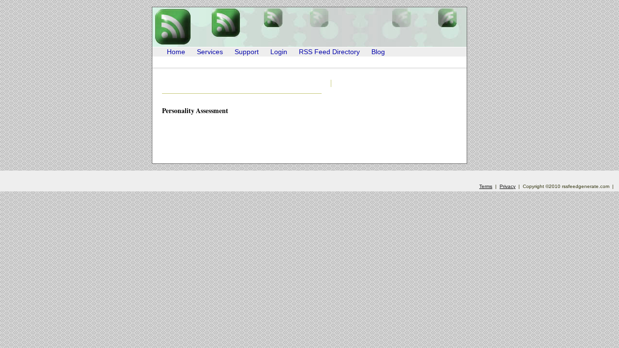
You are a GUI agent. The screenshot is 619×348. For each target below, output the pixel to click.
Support (247, 52)
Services (210, 52)
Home (176, 52)
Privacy (508, 186)
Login (278, 52)
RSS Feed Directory (329, 52)
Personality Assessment (195, 110)
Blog (378, 52)
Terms (485, 186)
